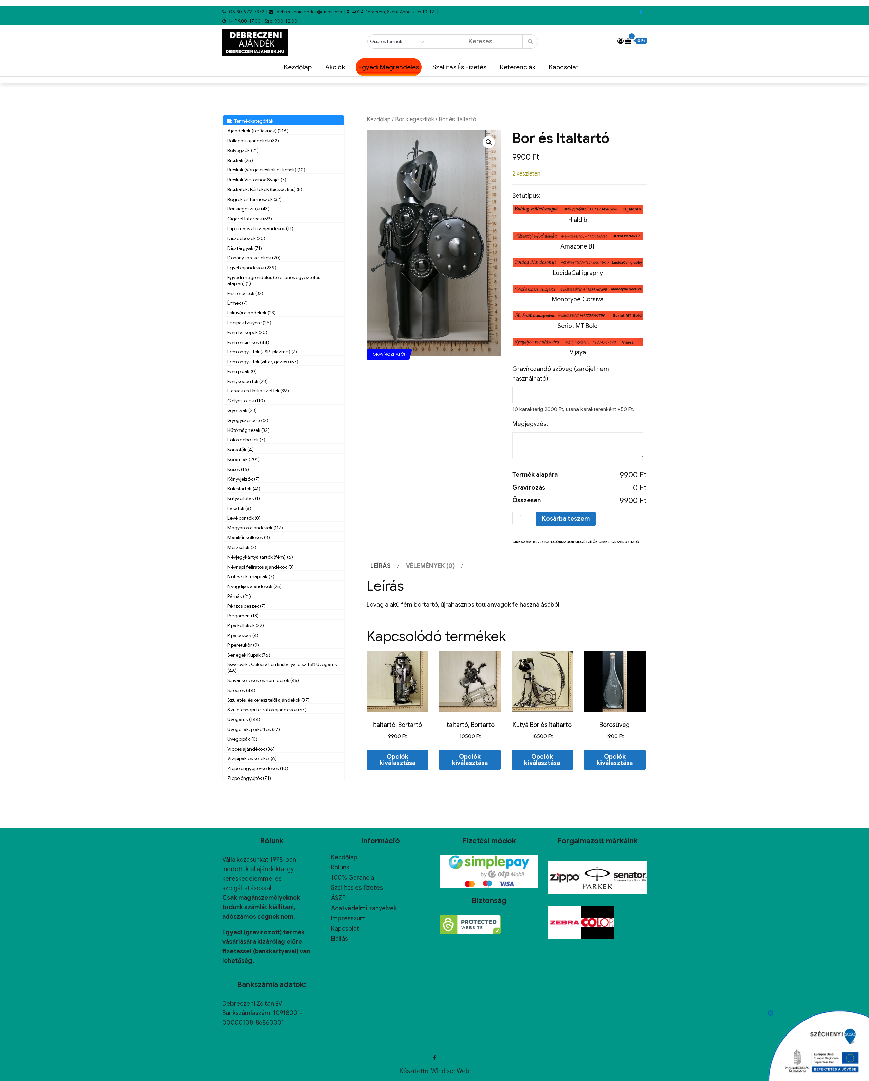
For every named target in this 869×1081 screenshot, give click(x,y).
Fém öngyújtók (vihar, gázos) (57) (262, 362)
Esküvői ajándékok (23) (251, 313)
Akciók (335, 67)
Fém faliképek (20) (247, 332)
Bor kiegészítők (414, 119)
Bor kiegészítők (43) (248, 209)
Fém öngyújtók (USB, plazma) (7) (262, 352)
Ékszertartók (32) (245, 293)
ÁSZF (338, 898)
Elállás (339, 938)
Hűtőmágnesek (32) (248, 430)
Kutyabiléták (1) (243, 498)
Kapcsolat (563, 67)
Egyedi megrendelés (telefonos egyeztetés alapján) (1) (273, 280)
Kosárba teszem (566, 519)
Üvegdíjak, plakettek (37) (253, 729)
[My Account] (620, 41)
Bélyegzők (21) (243, 150)
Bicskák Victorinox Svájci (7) (256, 180)
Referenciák (517, 67)
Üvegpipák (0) (242, 739)
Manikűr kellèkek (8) (248, 537)
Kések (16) (238, 469)
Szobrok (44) (241, 690)
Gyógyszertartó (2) (248, 420)
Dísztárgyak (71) (244, 248)
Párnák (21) (239, 596)
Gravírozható (625, 541)
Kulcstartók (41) (243, 488)
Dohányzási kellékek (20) (254, 258)
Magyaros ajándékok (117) (255, 528)
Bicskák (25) (240, 160)
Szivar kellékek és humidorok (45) (263, 680)
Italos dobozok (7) (246, 440)
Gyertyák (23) (242, 410)
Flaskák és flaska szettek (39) (258, 391)
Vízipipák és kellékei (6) (252, 758)
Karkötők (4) (240, 449)
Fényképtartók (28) (247, 381)
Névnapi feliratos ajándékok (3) (260, 567)
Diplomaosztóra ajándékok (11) (260, 228)
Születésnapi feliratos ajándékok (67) (267, 710)
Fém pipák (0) (242, 371)
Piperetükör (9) (243, 645)
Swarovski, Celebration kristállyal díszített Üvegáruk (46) (282, 667)
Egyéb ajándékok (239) (251, 267)
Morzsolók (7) (241, 547)
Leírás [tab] (380, 566)
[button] (489, 142)
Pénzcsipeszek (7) (246, 606)
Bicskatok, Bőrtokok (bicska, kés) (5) (264, 189)
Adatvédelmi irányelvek (364, 908)
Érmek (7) (237, 303)
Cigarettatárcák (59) (249, 219)
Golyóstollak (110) (246, 401)
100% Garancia (352, 877)
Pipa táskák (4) (242, 635)
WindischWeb (450, 1071)
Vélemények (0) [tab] (430, 566)
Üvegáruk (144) (243, 719)
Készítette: (415, 1071)
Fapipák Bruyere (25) (249, 322)
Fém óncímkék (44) (248, 342)
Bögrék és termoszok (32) (254, 199)
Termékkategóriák (252, 121)
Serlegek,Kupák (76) (248, 655)
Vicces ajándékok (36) (251, 749)
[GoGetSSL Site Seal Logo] (470, 924)
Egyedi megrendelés (388, 67)
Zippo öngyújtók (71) (249, 778)
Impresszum (348, 918)
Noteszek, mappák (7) (250, 576)
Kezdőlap (298, 67)
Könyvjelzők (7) (243, 479)
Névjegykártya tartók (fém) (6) (260, 557)
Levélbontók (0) (244, 518)
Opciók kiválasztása (397, 760)
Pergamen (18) (243, 615)
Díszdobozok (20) (246, 238)
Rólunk (340, 867)
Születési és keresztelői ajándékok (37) (268, 700)
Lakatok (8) (239, 508)
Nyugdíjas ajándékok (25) (254, 586)
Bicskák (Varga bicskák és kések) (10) (266, 170)
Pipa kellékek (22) (245, 625)
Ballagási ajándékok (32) (253, 141)
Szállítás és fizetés (459, 67)
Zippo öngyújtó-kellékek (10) (257, 768)
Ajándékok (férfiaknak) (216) (258, 131)
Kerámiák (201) (243, 459)
